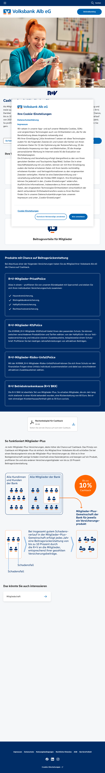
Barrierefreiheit (85, 752)
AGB (75, 752)
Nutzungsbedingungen (45, 752)
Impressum (17, 752)
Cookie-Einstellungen (28, 211)
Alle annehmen (78, 217)
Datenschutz (29, 752)
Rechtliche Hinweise (64, 752)
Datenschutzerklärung (28, 120)
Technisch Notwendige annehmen (51, 217)
